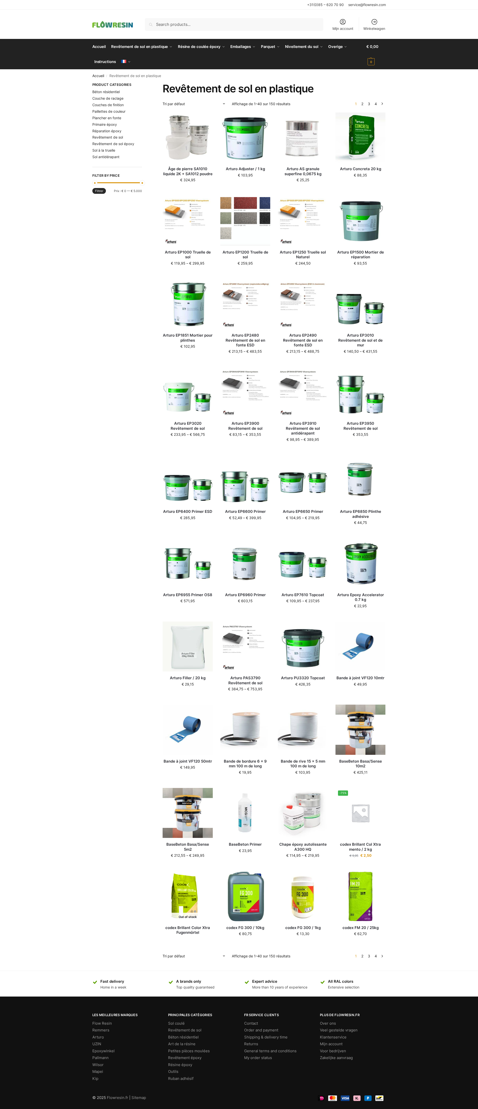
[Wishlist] (205, 120)
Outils (173, 1071)
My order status (258, 1057)
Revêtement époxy (184, 1057)
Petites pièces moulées (189, 1051)
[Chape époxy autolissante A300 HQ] (303, 813)
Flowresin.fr (117, 1097)
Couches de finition (108, 105)
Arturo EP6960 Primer (245, 594)
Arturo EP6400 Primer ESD (187, 511)
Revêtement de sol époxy (113, 144)
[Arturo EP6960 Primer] (245, 563)
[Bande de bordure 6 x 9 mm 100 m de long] (245, 730)
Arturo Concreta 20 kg (360, 168)
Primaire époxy (104, 124)
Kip (95, 1078)
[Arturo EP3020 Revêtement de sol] (188, 392)
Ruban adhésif (180, 1078)
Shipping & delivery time (266, 1037)
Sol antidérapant (105, 157)
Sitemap (138, 1097)
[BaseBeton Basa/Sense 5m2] (188, 813)
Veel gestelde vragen (339, 1030)
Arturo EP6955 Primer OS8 (187, 594)
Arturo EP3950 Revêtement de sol (361, 426)
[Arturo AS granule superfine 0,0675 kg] (303, 137)
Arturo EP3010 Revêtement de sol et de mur (360, 340)
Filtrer (99, 191)
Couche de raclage (107, 98)
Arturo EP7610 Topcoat (303, 594)
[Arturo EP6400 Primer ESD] (188, 480)
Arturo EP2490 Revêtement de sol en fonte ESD (303, 340)
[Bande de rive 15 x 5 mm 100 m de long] (303, 730)
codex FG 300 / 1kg (303, 927)
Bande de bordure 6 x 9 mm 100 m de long (245, 764)
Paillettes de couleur (108, 111)
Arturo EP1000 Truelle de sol (188, 255)
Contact (251, 1023)
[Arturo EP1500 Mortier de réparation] (360, 221)
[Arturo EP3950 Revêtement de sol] (360, 392)
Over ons (328, 1023)
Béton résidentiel (106, 92)
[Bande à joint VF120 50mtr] (188, 730)
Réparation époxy (106, 131)
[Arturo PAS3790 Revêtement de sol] (245, 647)
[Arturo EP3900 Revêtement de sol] (245, 392)
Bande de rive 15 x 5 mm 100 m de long (303, 764)
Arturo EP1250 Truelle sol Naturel (303, 255)
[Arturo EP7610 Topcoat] (303, 563)
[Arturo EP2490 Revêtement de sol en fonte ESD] (303, 304)
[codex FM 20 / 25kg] (360, 896)
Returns (251, 1043)
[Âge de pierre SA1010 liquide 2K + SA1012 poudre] (188, 137)
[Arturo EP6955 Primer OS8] (188, 563)
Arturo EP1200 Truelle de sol (245, 255)
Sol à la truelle (103, 150)
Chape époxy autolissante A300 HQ (303, 847)
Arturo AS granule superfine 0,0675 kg (303, 171)
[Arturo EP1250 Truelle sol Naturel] (303, 221)
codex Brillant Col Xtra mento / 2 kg (360, 847)
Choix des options (187, 274)
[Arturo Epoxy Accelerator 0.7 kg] (360, 563)
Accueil (98, 76)
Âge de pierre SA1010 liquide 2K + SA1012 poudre (188, 171)
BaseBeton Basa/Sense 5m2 (187, 847)
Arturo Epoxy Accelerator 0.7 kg (360, 597)
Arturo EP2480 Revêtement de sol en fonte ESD (245, 340)
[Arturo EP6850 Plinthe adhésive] (360, 480)
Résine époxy (180, 1064)
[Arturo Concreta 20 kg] (360, 137)
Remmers (100, 1030)
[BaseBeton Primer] (245, 813)
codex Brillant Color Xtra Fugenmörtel (187, 930)
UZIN (96, 1043)
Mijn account (342, 28)
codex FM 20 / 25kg (361, 927)
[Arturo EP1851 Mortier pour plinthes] (188, 304)
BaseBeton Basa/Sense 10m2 (360, 764)
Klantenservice (333, 1037)
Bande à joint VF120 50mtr (188, 761)
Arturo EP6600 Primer (245, 511)
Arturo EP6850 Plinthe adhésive (360, 514)
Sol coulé (176, 1023)
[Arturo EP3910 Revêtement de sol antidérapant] (303, 392)
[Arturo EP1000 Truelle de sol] (188, 221)
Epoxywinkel (103, 1051)
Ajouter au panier (187, 190)
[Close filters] (143, 85)
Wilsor (98, 1064)
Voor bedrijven (333, 1051)
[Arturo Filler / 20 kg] (188, 647)
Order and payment (261, 1030)
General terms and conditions (270, 1051)
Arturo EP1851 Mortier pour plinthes (188, 338)
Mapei (97, 1071)
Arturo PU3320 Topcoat (303, 677)
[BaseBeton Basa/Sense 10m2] (360, 730)
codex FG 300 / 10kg (245, 927)
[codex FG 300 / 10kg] (245, 896)
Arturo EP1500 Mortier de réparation (360, 255)
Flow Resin (102, 1023)
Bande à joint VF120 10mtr (360, 677)
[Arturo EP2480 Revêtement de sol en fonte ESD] (245, 304)
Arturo (98, 1037)
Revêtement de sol (107, 137)
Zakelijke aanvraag (336, 1057)
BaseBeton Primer (245, 844)
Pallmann (100, 1057)
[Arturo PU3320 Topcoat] (303, 647)
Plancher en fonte (106, 118)
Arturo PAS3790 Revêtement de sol (245, 680)
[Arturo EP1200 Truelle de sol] (245, 221)
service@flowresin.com (367, 5)
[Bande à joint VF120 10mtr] (360, 647)
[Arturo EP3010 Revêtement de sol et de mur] (360, 304)
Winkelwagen (374, 28)
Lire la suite (187, 941)
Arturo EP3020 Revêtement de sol (188, 426)
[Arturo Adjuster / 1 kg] (245, 137)
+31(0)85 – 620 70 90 (325, 5)
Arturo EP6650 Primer (303, 511)
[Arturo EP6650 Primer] (303, 480)
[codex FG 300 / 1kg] (303, 896)
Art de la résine (181, 1043)
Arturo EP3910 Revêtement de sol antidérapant (303, 428)
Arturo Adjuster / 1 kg (245, 168)
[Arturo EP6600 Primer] (245, 480)
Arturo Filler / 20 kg (188, 677)
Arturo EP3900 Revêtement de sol (245, 426)
